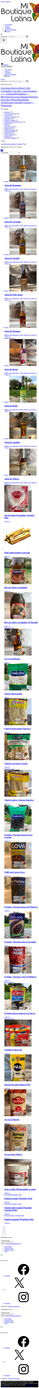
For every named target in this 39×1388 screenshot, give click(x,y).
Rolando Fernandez (14, 1306)
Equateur (32, 91)
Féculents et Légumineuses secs (13, 122)
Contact (7, 26)
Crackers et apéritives (10, 117)
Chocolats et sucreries (10, 113)
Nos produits (8, 1246)
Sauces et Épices (9, 134)
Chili (27, 88)
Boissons (7, 112)
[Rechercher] (1, 34)
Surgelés (6, 136)
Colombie (6, 91)
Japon (28, 94)
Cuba (24, 91)
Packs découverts (9, 126)
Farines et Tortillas (9, 120)
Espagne (3, 94)
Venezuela (6, 105)
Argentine (6, 88)
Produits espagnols (9, 131)
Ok (26, 1385)
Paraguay (33, 96)
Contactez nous (8, 1248)
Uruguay (27, 102)
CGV (6, 1251)
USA (33, 103)
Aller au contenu (5, 1)
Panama (25, 96)
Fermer (3, 79)
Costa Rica (17, 91)
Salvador (18, 102)
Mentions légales (9, 1250)
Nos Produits (8, 24)
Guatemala (11, 93)
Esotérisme (7, 118)
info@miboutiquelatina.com (13, 1243)
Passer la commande (10, 29)
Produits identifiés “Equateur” (14, 144)
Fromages (7, 123)
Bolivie (15, 88)
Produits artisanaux (9, 130)
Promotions (7, 133)
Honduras (21, 93)
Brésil (22, 88)
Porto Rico (6, 99)
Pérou (14, 99)
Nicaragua (15, 96)
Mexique (5, 96)
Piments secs (8, 128)
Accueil (3, 144)
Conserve (7, 115)
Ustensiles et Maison (10, 138)
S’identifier (8, 28)
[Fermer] (4, 40)
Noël (5, 125)
